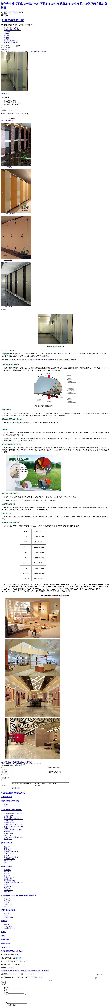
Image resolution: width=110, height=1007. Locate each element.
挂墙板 (3, 936)
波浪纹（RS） (8, 890)
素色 (5, 862)
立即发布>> (19, 958)
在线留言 (14, 12)
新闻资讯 (7, 35)
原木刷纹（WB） (9, 815)
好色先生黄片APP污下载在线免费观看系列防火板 (19, 895)
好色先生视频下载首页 (11, 28)
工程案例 (7, 31)
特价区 (6, 804)
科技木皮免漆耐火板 (8, 910)
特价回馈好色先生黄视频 (10, 801)
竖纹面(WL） (8, 839)
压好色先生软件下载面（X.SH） (14, 824)
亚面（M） (7, 848)
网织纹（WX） (8, 860)
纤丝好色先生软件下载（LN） (13, 830)
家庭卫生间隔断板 (9, 213)
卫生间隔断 (4, 762)
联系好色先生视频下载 (11, 42)
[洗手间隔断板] (16, 165)
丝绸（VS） (7, 888)
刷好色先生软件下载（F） (12, 857)
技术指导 (7, 39)
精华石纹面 (7, 870)
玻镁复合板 (5, 939)
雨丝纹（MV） (8, 828)
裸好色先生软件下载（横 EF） (13, 837)
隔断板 (18, 762)
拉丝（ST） (7, 901)
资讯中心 (9, 12)
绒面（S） (7, 846)
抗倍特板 (25, 51)
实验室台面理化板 (9, 928)
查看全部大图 (5, 93)
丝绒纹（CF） (8, 884)
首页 (2, 51)
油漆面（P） (8, 915)
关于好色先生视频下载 (11, 41)
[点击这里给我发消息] (15, 964)
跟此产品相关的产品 (7, 120)
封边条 (3, 932)
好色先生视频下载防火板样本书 (12, 951)
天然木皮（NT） (9, 820)
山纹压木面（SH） (10, 853)
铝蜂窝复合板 (5, 943)
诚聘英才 (34, 971)
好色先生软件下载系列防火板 (11, 810)
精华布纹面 (7, 871)
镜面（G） (7, 899)
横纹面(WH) (7, 831)
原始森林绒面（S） (10, 817)
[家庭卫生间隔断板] (16, 212)
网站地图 (20, 12)
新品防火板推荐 (6, 797)
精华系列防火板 (6, 866)
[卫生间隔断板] (14, 91)
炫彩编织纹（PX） (10, 881)
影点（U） (7, 855)
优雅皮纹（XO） (9, 877)
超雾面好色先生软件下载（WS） (14, 826)
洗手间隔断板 (8, 167)
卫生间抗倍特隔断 (26, 762)
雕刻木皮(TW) (8, 833)
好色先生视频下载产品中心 (12, 30)
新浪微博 (3, 12)
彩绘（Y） (7, 906)
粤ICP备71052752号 (37, 977)
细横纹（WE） (8, 835)
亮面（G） (7, 850)
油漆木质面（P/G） (10, 822)
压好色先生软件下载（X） (12, 851)
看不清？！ (38, 786)
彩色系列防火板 (6, 843)
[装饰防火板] (5, 49)
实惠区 (6, 806)
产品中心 (17, 971)
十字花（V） (8, 904)
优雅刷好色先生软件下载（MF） (14, 813)
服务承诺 (7, 33)
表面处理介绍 (5, 947)
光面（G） (7, 873)
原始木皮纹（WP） (10, 886)
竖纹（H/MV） (8, 891)
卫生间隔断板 (43, 51)
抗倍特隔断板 (34, 51)
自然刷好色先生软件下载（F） (13, 819)
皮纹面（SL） (8, 879)
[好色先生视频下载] (12, 20)
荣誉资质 (7, 37)
